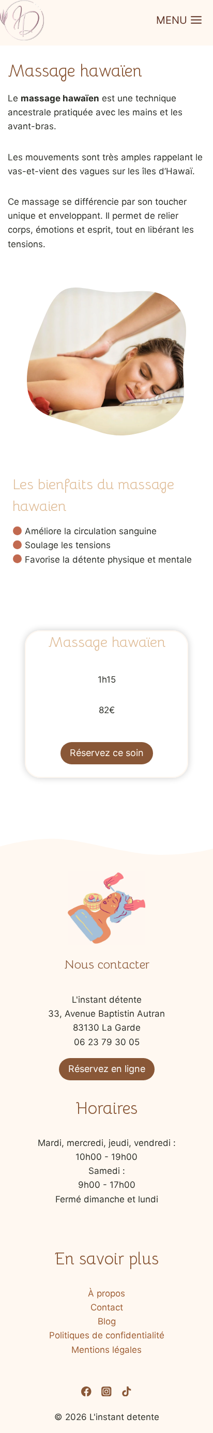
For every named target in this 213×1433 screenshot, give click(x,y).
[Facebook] (86, 1391)
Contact (106, 1307)
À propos (106, 1293)
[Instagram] (106, 1391)
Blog (107, 1321)
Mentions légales (106, 1350)
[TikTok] (127, 1391)
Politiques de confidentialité (106, 1335)
